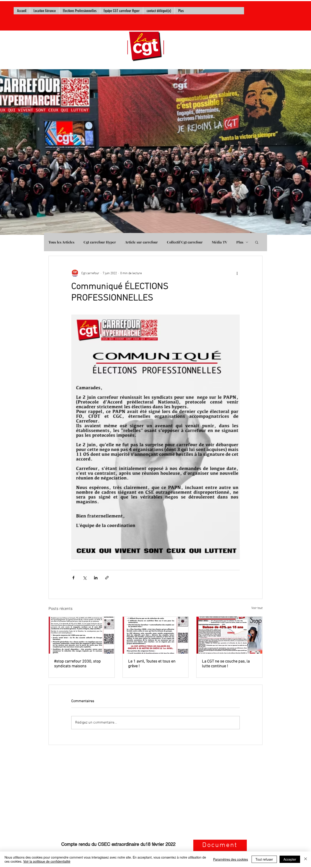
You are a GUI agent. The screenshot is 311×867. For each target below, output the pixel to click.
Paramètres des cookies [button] (230, 859)
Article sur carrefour (141, 242)
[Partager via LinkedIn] (96, 577)
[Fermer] (305, 859)
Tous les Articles (61, 242)
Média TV (219, 242)
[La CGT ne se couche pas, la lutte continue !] (229, 635)
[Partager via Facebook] (73, 577)
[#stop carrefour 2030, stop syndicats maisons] (82, 635)
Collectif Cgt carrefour (185, 242)
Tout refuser (264, 859)
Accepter (289, 859)
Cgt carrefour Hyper (100, 242)
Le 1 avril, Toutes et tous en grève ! (152, 664)
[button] (257, 242)
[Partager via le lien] (107, 577)
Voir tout (257, 608)
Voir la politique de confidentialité (46, 861)
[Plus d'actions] (237, 273)
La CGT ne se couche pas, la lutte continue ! (226, 664)
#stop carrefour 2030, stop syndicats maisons (77, 664)
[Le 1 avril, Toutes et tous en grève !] (156, 635)
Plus (239, 242)
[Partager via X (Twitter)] (84, 577)
